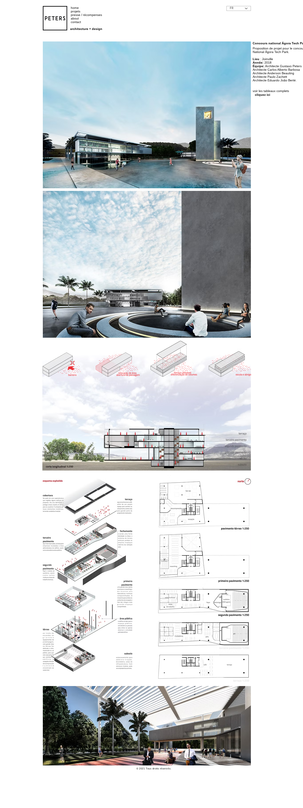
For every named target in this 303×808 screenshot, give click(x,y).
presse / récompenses (86, 15)
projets (75, 11)
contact (76, 22)
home (75, 8)
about (75, 18)
